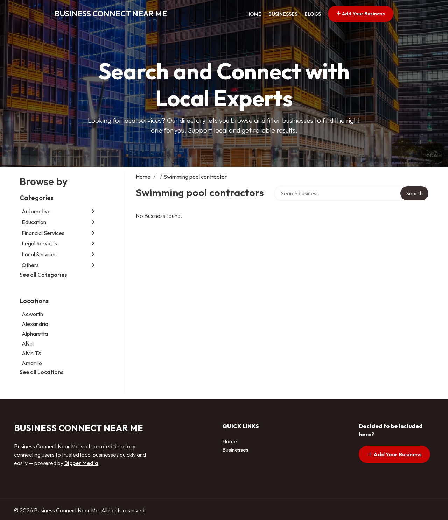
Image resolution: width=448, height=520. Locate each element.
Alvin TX (32, 353)
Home (253, 14)
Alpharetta (35, 333)
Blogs (312, 14)
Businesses (283, 14)
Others (30, 265)
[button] (93, 211)
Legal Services (39, 243)
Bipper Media (81, 463)
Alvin (28, 343)
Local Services (39, 254)
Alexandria (35, 323)
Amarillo (32, 362)
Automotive (36, 211)
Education (34, 222)
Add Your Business (363, 13)
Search (414, 193)
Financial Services (43, 232)
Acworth (32, 314)
